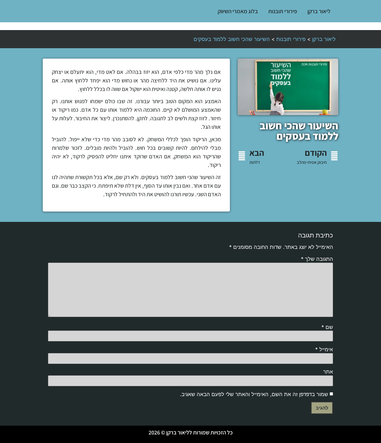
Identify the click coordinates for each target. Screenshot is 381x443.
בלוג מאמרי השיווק (238, 11)
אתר (328, 371)
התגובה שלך (317, 259)
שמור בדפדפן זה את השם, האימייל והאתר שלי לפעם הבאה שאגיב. (254, 394)
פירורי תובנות (282, 11)
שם (327, 327)
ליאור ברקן (318, 11)
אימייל (324, 349)
